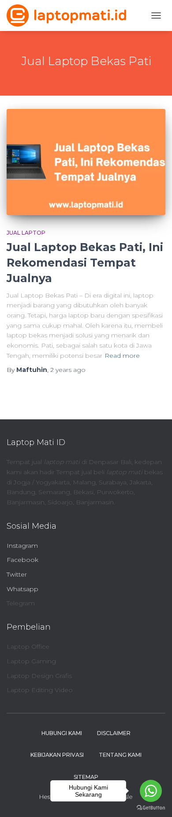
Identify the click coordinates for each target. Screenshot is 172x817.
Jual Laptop (26, 232)
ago (68, 370)
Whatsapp (22, 589)
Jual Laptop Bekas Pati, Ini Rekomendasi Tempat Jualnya (85, 262)
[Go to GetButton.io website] (151, 808)
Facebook (22, 560)
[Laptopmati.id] (70, 15)
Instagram (22, 546)
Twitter (17, 574)
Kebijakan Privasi (57, 754)
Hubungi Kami (61, 733)
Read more (122, 356)
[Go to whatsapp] (151, 791)
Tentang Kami (120, 754)
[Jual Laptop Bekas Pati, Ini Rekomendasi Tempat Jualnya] (86, 162)
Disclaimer (114, 733)
